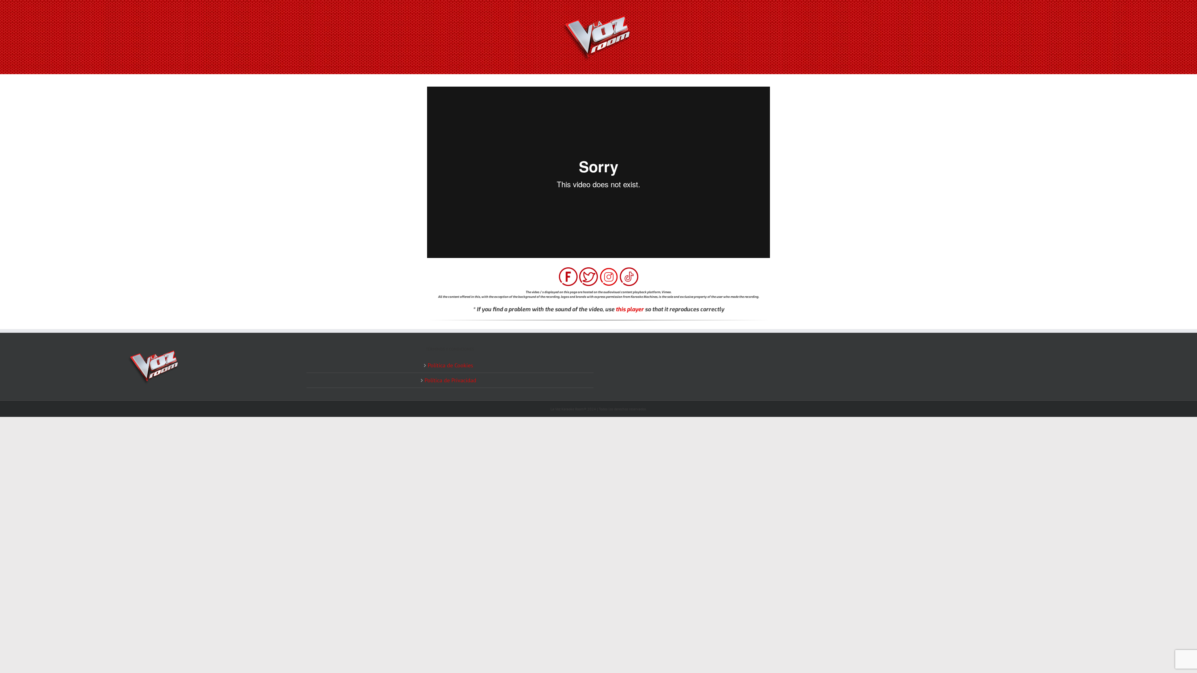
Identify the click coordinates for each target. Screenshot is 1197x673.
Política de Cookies (450, 365)
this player (630, 309)
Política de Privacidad (450, 380)
